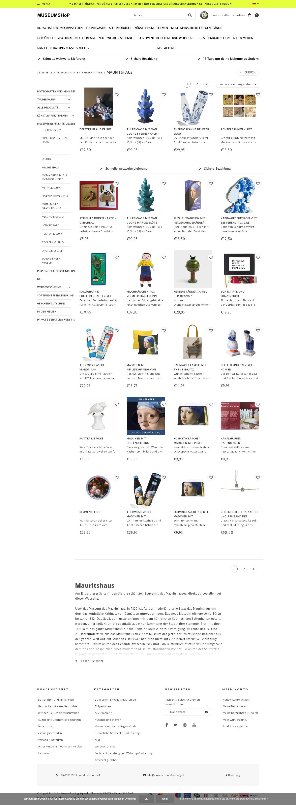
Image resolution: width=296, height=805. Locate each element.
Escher (46, 159)
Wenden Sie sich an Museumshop (58, 712)
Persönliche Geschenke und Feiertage (66, 38)
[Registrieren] (206, 712)
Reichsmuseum (51, 130)
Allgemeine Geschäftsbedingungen (59, 719)
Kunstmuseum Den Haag (54, 140)
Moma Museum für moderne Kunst (54, 177)
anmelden (239, 15)
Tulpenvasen (96, 28)
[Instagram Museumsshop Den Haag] (184, 725)
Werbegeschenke (120, 38)
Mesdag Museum (53, 216)
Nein (165, 798)
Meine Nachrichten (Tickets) (240, 712)
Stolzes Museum (53, 242)
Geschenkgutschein (215, 38)
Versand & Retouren (50, 739)
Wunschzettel (221, 15)
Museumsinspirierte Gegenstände (196, 28)
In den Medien (243, 38)
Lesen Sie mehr (91, 661)
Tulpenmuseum (52, 233)
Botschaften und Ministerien (56, 699)
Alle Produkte (120, 28)
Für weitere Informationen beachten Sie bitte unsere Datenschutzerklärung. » (224, 798)
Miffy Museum (51, 188)
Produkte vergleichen (236, 726)
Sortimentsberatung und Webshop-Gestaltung (166, 43)
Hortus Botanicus (55, 196)
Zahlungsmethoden (50, 733)
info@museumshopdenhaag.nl (165, 775)
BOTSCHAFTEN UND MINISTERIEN (60, 28)
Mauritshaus (119, 72)
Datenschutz (46, 726)
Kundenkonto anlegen (236, 699)
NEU (101, 38)
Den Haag (233, 775)
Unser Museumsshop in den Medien (60, 746)
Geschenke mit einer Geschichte (58, 706)
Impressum (44, 753)
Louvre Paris (51, 225)
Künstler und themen (151, 28)
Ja (146, 798)
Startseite (44, 72)
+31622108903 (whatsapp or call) (79, 775)
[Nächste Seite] (206, 84)
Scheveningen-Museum (52, 260)
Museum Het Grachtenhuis (51, 206)
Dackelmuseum (52, 250)
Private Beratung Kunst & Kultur (63, 48)
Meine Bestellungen (235, 706)
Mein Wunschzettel (235, 719)
